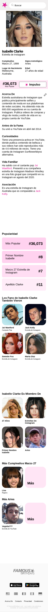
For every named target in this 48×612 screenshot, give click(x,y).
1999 (16, 63)
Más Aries (8, 499)
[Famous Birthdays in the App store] (16, 585)
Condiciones (38, 601)
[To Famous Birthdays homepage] (4, 5)
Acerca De (9, 601)
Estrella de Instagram (13, 54)
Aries (28, 63)
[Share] (9, 14)
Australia (6, 73)
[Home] (24, 572)
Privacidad (28, 601)
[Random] (39, 14)
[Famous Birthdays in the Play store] (32, 585)
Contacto (18, 601)
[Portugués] (16, 593)
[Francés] (24, 593)
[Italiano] (32, 593)
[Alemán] (40, 593)
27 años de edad (34, 70)
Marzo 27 (7, 63)
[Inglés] (8, 593)
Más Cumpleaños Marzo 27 (19, 463)
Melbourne (7, 70)
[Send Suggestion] (45, 95)
